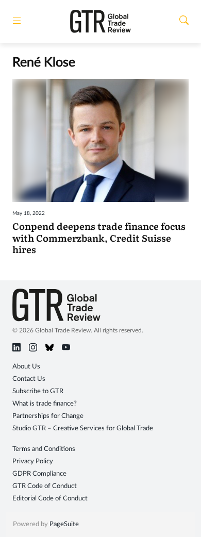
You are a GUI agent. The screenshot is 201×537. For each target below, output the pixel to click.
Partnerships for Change (47, 416)
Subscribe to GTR (37, 391)
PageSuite (64, 524)
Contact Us (28, 379)
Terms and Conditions (43, 449)
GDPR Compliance (39, 474)
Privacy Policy (32, 461)
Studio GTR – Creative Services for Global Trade (82, 428)
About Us (26, 366)
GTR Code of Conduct (44, 486)
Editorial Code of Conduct (50, 498)
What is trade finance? (44, 403)
